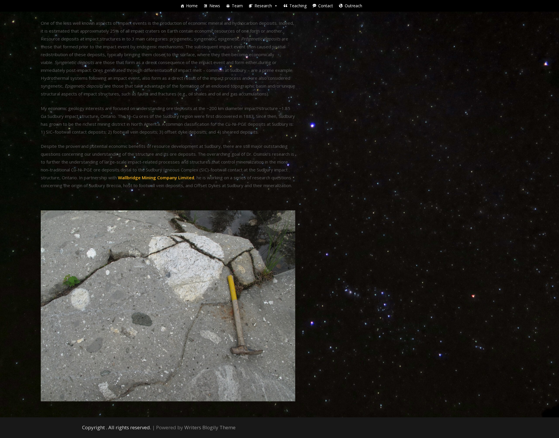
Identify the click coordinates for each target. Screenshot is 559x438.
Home (192, 5)
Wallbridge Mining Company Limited (156, 177)
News (214, 5)
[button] (276, 6)
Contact (325, 5)
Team (237, 5)
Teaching (298, 5)
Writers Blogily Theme (210, 427)
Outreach (353, 5)
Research (263, 5)
